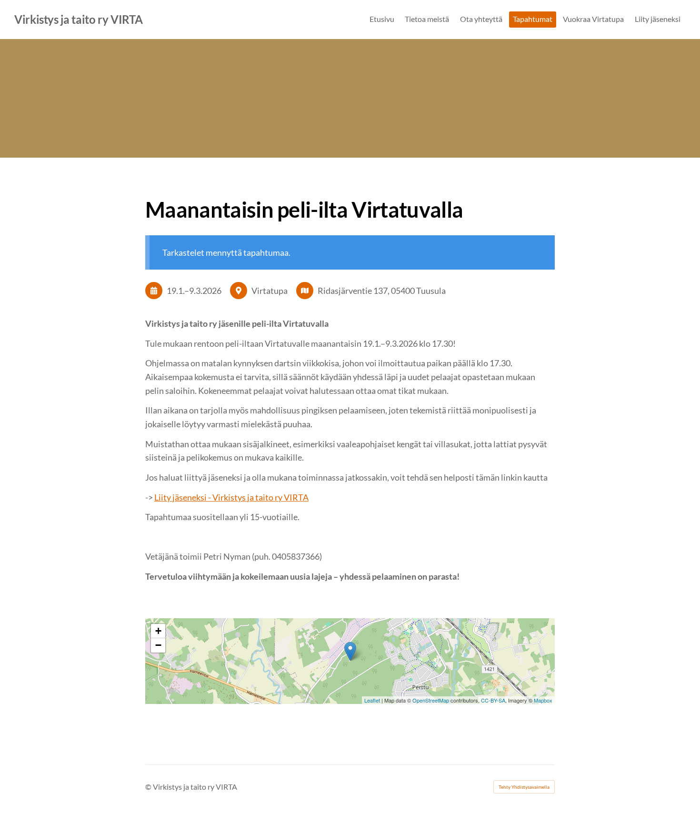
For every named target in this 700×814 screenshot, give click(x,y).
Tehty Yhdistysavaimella (524, 787)
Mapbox (543, 700)
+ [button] (158, 631)
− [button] (158, 645)
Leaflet (372, 700)
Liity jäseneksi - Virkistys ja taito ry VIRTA (231, 497)
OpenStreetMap (430, 700)
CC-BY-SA (493, 700)
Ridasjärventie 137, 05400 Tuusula (382, 290)
